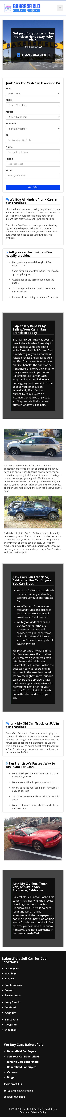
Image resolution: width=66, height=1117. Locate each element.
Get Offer (33, 187)
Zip (7, 135)
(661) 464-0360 (36, 54)
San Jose (10, 978)
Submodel (11, 123)
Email (9, 170)
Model (9, 111)
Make (9, 99)
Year (8, 88)
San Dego (10, 973)
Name (9, 146)
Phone (9, 158)
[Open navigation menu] (60, 8)
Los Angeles (12, 968)
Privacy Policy (38, 1112)
